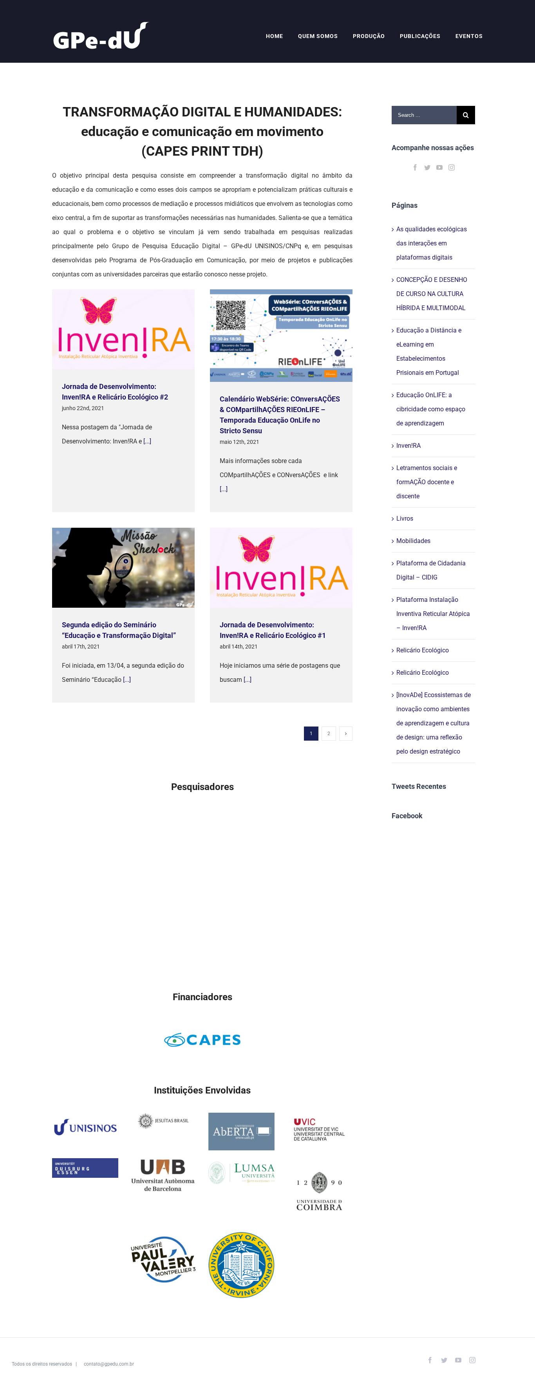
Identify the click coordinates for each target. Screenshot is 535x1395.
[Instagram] (451, 167)
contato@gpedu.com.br (109, 1364)
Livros (404, 518)
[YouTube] (439, 167)
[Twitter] (427, 167)
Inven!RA (408, 445)
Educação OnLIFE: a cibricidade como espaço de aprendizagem (430, 409)
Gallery (134, 329)
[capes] (202, 1026)
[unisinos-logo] (85, 1119)
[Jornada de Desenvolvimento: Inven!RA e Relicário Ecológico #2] (123, 329)
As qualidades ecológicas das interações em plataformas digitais (431, 243)
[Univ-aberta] (241, 1119)
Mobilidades (413, 541)
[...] (147, 441)
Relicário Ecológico (422, 650)
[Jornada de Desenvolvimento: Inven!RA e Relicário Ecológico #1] (281, 568)
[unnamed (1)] (163, 1238)
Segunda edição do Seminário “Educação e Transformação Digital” (112, 568)
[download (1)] (241, 1165)
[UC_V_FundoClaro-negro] (319, 1165)
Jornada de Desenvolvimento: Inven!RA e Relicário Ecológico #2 (112, 329)
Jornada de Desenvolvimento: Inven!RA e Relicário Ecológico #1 (269, 568)
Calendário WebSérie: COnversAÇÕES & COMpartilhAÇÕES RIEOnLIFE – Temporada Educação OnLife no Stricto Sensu (269, 336)
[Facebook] (415, 167)
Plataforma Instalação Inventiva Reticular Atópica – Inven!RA (433, 614)
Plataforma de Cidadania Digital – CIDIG (431, 570)
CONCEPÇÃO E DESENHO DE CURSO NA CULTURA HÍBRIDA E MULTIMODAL (431, 294)
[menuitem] (282, 36)
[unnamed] (319, 1119)
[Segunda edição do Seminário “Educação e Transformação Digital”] (123, 568)
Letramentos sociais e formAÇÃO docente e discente (426, 482)
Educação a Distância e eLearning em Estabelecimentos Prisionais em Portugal (428, 351)
